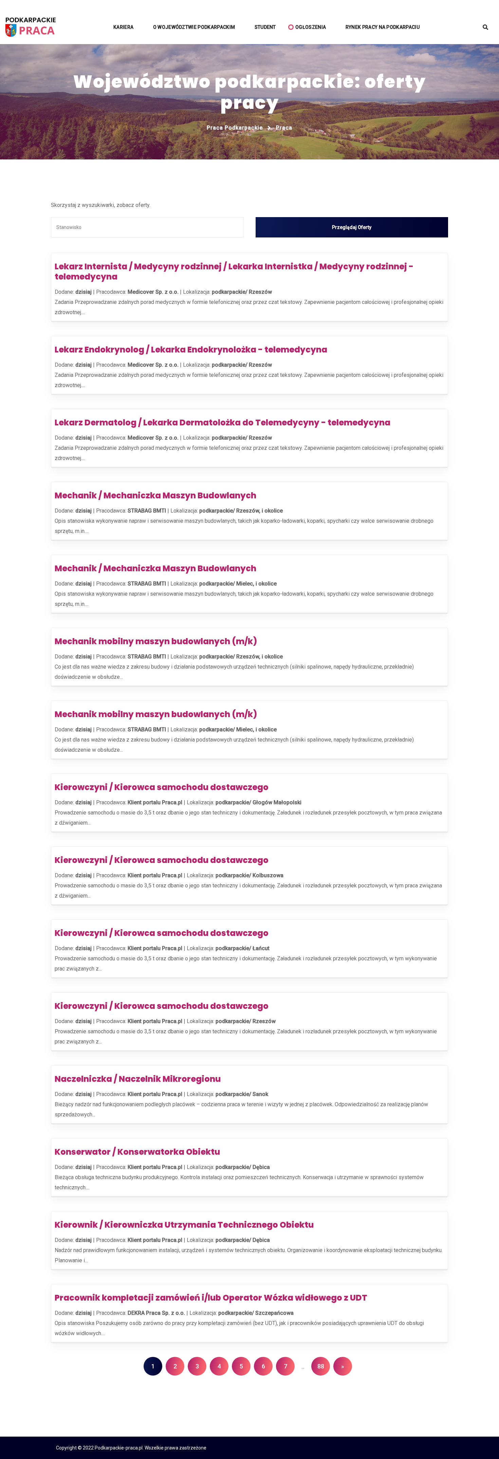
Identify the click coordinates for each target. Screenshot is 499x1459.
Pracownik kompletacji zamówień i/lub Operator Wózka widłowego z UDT (211, 1297)
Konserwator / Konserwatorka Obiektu (137, 1151)
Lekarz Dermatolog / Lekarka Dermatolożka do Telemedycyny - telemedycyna (222, 422)
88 (320, 1366)
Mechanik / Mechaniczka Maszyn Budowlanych (155, 495)
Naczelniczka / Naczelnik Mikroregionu (138, 1078)
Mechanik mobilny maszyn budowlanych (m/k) (156, 641)
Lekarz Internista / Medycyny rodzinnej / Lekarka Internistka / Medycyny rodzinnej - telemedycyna (234, 271)
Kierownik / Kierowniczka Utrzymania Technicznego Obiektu (184, 1224)
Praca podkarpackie (235, 127)
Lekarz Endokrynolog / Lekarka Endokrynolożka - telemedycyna (191, 349)
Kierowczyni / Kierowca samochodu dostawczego (162, 787)
